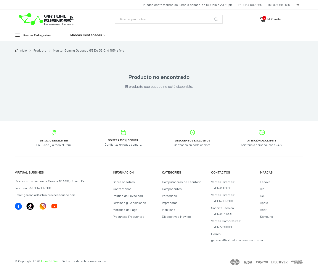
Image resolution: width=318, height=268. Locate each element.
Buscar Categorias (37, 35)
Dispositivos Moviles (176, 217)
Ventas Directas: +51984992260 (223, 198)
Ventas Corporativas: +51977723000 (226, 224)
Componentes (172, 189)
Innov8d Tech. (50, 261)
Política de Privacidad (128, 196)
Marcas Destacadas (86, 35)
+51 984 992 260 (250, 5)
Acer (263, 210)
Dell (263, 196)
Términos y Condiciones (129, 203)
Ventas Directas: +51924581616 (223, 185)
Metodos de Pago (125, 210)
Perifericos (169, 196)
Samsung (266, 217)
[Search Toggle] (262, 30)
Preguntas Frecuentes (128, 217)
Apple (264, 203)
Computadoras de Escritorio (181, 182)
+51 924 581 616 (278, 5)
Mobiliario (168, 210)
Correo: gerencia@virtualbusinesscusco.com (232, 237)
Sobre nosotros (124, 182)
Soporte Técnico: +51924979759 (222, 211)
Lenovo (265, 182)
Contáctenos (122, 189)
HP (262, 189)
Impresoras (170, 203)
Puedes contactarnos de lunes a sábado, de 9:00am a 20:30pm (188, 5)
